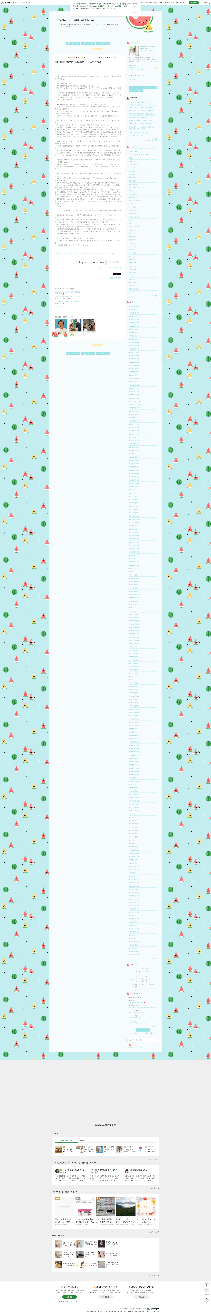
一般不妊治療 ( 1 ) (134, 269)
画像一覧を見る (152, 141)
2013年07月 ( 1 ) (134, 768)
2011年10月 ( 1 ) (133, 817)
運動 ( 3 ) (131, 191)
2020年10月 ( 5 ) (134, 535)
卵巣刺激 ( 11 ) (133, 174)
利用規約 (113, 1312)
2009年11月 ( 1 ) (133, 863)
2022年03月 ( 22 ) (134, 480)
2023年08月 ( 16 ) (134, 424)
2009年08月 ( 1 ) (134, 866)
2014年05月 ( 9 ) (134, 748)
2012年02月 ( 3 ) (134, 807)
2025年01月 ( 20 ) (134, 368)
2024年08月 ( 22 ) (134, 385)
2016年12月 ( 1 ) (133, 676)
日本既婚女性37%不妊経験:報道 (138, 117)
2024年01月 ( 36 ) (134, 408)
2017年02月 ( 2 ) (134, 670)
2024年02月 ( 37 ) (134, 404)
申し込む (141, 1297)
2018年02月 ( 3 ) (134, 640)
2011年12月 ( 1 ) (133, 814)
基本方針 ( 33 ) (133, 184)
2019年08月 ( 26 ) (134, 581)
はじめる (69, 1297)
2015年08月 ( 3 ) (134, 706)
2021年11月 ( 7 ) (133, 493)
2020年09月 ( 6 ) (134, 539)
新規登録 (194, 3)
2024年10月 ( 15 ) (134, 378)
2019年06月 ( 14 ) (134, 588)
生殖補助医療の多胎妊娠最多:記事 (139, 132)
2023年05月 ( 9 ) (134, 434)
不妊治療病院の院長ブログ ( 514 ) (139, 155)
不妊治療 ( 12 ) (133, 243)
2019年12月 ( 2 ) (133, 568)
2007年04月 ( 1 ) (134, 935)
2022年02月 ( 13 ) (134, 483)
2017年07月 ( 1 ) (133, 657)
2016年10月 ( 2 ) (133, 683)
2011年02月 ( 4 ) (134, 837)
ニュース (62, 72)
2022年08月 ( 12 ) (134, 463)
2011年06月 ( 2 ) (133, 824)
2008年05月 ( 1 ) (134, 912)
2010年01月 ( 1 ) (133, 860)
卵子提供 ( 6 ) (132, 214)
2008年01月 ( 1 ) (134, 922)
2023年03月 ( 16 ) (134, 440)
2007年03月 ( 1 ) (134, 938)
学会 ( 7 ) (131, 220)
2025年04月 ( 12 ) (134, 359)
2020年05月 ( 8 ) (134, 552)
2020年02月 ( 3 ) (134, 562)
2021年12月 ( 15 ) (134, 490)
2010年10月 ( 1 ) (133, 847)
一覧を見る (154, 139)
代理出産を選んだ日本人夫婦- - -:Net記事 (67, 297)
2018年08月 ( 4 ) (134, 621)
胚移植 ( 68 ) (132, 158)
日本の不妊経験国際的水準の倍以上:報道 (67, 301)
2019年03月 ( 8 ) (134, 598)
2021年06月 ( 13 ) (134, 509)
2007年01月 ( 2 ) (134, 942)
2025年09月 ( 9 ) (134, 342)
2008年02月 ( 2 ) (134, 919)
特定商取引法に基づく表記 (144, 1312)
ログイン (205, 3)
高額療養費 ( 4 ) (133, 240)
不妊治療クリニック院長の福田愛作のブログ (77, 20)
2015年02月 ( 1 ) (133, 722)
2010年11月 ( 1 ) (133, 843)
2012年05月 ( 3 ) (134, 797)
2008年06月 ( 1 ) (134, 909)
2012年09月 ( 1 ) (133, 788)
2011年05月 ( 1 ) (133, 827)
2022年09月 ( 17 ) (134, 460)
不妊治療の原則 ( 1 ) (134, 217)
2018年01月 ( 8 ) (133, 644)
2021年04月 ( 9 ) (134, 516)
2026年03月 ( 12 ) (134, 323)
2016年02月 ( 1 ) (133, 699)
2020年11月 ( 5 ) (133, 532)
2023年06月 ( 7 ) (134, 431)
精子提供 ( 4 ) (133, 236)
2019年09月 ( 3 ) (134, 578)
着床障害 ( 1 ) (132, 286)
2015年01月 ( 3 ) (134, 725)
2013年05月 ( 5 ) (134, 774)
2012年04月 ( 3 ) (134, 801)
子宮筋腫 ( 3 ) (133, 282)
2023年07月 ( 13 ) (134, 427)
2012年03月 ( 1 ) (134, 804)
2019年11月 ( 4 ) (133, 571)
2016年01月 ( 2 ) (133, 702)
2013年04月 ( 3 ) (134, 778)
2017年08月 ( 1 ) (133, 653)
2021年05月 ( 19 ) (134, 513)
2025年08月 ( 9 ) (134, 346)
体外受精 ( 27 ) (133, 207)
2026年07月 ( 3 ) (134, 309)
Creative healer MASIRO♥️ (137, 1002)
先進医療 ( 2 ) (132, 272)
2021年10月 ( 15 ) (134, 496)
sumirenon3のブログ (135, 1017)
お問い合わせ (103, 1312)
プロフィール (143, 50)
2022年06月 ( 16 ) (134, 470)
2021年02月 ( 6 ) (134, 522)
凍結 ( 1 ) (131, 256)
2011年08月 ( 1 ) (133, 820)
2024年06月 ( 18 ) (134, 391)
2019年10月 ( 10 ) (134, 575)
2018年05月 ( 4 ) (134, 630)
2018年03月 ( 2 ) (134, 637)
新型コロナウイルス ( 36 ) (136, 187)
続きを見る (154, 61)
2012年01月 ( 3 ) (134, 811)
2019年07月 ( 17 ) (134, 585)
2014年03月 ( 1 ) (134, 755)
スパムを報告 (92, 1312)
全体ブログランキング (135, 67)
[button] (206, 1299)
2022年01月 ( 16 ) (134, 486)
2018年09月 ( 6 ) (134, 617)
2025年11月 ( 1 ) (133, 336)
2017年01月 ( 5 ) (133, 673)
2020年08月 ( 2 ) (134, 542)
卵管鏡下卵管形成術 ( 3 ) (136, 227)
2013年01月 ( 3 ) (134, 781)
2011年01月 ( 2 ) (133, 840)
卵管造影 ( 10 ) (133, 279)
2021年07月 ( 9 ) (134, 506)
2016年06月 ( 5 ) (134, 693)
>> (147, 968)
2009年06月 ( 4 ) (134, 873)
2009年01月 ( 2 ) (134, 886)
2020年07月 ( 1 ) (134, 545)
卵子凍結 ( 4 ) (133, 210)
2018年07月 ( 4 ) (134, 624)
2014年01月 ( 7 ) (134, 761)
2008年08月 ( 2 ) (134, 902)
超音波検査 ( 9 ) (133, 289)
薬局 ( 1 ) (131, 233)
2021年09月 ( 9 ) (134, 499)
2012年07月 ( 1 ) (133, 791)
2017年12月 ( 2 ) (133, 647)
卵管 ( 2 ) (131, 250)
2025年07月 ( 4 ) (134, 349)
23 (133, 984)
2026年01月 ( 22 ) (134, 329)
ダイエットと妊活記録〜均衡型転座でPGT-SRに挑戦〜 (143, 1007)
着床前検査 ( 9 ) (133, 197)
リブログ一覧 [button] (117, 267)
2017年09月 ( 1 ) (133, 650)
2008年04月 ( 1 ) (134, 915)
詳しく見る (105, 1297)
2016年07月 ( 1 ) (133, 689)
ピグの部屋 (151, 50)
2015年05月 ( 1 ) (133, 716)
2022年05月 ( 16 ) (134, 473)
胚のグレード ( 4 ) (134, 292)
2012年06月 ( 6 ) (134, 794)
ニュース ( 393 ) (133, 151)
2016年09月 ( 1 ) (133, 686)
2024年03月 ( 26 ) (134, 401)
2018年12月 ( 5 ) (133, 608)
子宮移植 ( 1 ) (132, 259)
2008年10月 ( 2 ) (134, 896)
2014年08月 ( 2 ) (134, 742)
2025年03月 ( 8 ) (134, 362)
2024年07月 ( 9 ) (134, 388)
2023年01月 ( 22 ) (134, 447)
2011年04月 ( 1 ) (133, 830)
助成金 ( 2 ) (132, 223)
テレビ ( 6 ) (132, 204)
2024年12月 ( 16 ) (134, 372)
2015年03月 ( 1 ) (134, 719)
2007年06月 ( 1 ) (134, 932)
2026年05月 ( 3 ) (134, 316)
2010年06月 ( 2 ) (134, 853)
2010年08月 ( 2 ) (134, 850)
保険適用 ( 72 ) (133, 194)
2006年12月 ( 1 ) (133, 945)
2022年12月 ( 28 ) (134, 450)
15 (153, 979)
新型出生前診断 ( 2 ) (134, 200)
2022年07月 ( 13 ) (134, 467)
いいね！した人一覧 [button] (104, 267)
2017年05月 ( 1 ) (133, 663)
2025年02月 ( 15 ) (134, 365)
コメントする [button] (100, 263)
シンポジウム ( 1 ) (134, 266)
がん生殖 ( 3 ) (133, 164)
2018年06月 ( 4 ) (134, 627)
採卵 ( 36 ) (132, 171)
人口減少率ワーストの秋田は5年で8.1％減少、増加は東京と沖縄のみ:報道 (142, 128)
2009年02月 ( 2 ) (134, 883)
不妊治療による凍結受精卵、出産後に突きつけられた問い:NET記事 (78, 62)
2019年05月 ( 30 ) (134, 591)
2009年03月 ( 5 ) (134, 879)
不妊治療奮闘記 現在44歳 (137, 1023)
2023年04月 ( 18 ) (134, 437)
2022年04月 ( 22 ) (134, 477)
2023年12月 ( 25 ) (134, 411)
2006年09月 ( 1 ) (134, 955)
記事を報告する (116, 278)
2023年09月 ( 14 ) (134, 421)
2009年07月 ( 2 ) (134, 870)
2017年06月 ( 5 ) (134, 660)
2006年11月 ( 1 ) (133, 948)
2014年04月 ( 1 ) (134, 752)
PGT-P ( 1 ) (132, 276)
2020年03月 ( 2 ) (134, 558)
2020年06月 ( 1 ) (134, 549)
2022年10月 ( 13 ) (134, 457)
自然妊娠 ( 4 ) (133, 263)
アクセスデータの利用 (126, 1312)
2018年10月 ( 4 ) (134, 614)
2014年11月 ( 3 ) (133, 732)
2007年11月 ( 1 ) (133, 925)
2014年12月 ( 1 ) (133, 729)
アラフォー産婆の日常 (135, 1012)
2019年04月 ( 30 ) (134, 594)
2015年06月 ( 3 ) (134, 712)
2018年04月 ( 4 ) (134, 634)
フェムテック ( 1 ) (134, 230)
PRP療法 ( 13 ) (133, 161)
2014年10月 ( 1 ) (133, 735)
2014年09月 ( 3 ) (134, 739)
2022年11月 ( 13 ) (134, 454)
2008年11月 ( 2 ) (133, 892)
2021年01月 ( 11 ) (134, 526)
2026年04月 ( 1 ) (134, 319)
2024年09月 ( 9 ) (134, 382)
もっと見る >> (59, 306)
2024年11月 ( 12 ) (134, 375)
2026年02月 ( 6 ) (134, 326)
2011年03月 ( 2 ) (134, 833)
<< (139, 968)
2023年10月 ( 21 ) (134, 418)
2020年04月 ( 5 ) (134, 555)
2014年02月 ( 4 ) (134, 758)
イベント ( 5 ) (132, 246)
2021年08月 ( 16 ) (134, 503)
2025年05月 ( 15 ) (134, 355)
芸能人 (82, 1140)
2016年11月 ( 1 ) (133, 680)
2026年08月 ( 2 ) (134, 306)
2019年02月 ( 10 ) (134, 601)
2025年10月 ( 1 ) (133, 339)
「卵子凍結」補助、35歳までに (138, 135)
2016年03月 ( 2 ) (134, 696)
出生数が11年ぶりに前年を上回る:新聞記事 (67, 292)
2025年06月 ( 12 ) (134, 352)
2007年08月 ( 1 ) (134, 928)
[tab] (66, 1140)
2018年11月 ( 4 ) (133, 611)
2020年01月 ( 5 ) (134, 565)
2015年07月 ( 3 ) (134, 709)
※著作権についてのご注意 (135, 1047)
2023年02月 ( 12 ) (134, 444)
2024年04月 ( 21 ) (134, 398)
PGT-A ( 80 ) (132, 168)
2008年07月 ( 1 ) (134, 905)
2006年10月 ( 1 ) (134, 951)
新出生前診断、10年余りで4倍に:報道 (140, 124)
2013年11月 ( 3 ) (133, 765)
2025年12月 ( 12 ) (134, 332)
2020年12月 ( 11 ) (134, 529)
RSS (132, 1045)
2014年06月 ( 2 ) (134, 745)
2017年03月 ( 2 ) (134, 666)
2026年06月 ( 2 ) (134, 313)
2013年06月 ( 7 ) (134, 771)
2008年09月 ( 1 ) (134, 899)
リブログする (115, 262)
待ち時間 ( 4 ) (133, 253)
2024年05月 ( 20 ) (134, 395)
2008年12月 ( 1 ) (133, 889)
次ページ (97, 49)
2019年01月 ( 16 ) (134, 604)
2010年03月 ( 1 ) (134, 856)
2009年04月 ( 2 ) (134, 876)
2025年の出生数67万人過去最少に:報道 (140, 120)
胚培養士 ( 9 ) (132, 181)
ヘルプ (157, 1312)
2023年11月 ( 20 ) (134, 414)
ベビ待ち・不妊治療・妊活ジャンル (138, 69)
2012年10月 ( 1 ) (133, 784)
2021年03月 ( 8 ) (134, 519)
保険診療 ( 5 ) (132, 177)
